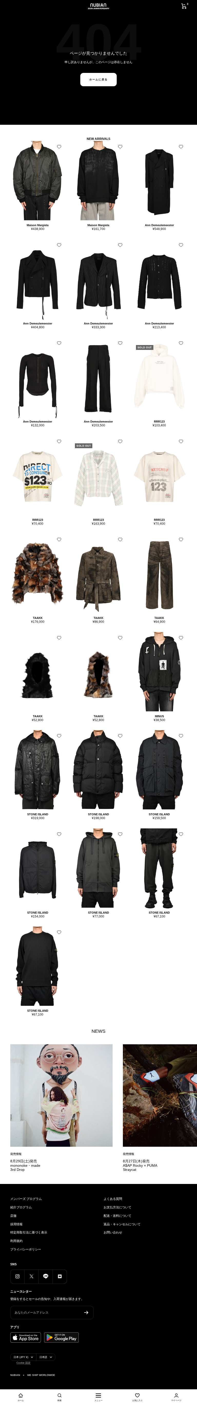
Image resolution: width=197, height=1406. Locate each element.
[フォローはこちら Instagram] (17, 1276)
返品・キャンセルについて (122, 1224)
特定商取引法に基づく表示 (28, 1232)
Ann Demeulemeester (159, 225)
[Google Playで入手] (61, 1337)
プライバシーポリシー (25, 1249)
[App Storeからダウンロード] (25, 1337)
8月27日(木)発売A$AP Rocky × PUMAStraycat (140, 1165)
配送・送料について (117, 1216)
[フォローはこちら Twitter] (31, 1276)
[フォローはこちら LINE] (45, 1276)
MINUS (159, 716)
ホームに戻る (98, 79)
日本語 (43, 1357)
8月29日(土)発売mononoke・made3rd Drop (25, 1165)
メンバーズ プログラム (26, 1199)
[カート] (184, 6)
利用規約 (16, 1241)
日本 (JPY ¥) (21, 1357)
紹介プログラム (21, 1207)
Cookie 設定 (23, 1362)
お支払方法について (117, 1207)
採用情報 (16, 1224)
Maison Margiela (37, 225)
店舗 (13, 1216)
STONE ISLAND (37, 814)
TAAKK (38, 617)
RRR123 (159, 421)
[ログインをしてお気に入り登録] (59, 146)
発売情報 (16, 1153)
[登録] (86, 1312)
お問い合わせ (113, 1232)
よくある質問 (113, 1199)
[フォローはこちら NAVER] (60, 1276)
